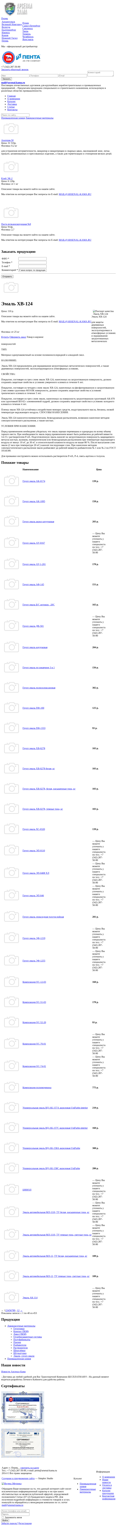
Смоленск (27, 28)
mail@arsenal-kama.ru (13, 82)
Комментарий (10, 270)
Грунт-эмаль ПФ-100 (33, 708)
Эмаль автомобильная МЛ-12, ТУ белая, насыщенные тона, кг (55, 1256)
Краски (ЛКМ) (21, 1331)
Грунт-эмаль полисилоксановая (39, 687)
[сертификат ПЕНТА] (22, 1457)
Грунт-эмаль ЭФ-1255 (34, 960)
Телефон (7, 262)
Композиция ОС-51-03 (34, 1002)
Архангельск (8, 21)
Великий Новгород (12, 24)
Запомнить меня (13, 1517)
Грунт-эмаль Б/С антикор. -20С (39, 604)
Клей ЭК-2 (6, 178)
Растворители (20, 1347)
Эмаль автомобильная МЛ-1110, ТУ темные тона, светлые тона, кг (57, 1234)
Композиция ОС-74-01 (34, 1066)
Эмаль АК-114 (30, 1297)
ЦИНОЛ (27, 1189)
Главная (11, 96)
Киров (5, 35)
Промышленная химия (19, 1358)
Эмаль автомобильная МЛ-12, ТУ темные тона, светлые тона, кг (56, 1276)
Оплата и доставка (107, 1486)
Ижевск (6, 32)
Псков (25, 23)
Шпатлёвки (19, 1350)
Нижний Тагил (10, 38)
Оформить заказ (17, 337)
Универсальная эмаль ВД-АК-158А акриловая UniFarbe (51, 1148)
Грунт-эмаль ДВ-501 (33, 626)
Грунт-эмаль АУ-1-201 (34, 564)
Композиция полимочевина (37, 1087)
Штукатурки (20, 1353)
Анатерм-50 (7, 140)
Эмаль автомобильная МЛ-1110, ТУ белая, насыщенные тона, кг (56, 1212)
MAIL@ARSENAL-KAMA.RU (75, 194)
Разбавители (19, 1345)
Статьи (11, 107)
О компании (13, 98)
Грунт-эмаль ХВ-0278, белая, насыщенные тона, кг (49, 788)
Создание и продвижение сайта (18, 1478)
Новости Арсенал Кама (13, 1371)
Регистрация (25, 1523)
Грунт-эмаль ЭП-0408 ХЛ (36, 873)
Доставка (12, 104)
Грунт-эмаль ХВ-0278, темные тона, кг (43, 809)
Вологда (6, 27)
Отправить (7, 276)
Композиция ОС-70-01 (34, 1043)
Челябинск (28, 36)
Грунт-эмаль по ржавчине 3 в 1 (39, 667)
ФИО (5, 258)
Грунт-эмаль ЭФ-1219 (34, 938)
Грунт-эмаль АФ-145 (33, 584)
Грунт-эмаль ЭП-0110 (34, 850)
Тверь (25, 31)
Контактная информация (108, 1497)
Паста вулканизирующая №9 (16, 224)
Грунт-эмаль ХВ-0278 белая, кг (39, 768)
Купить (5, 337)
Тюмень (26, 34)
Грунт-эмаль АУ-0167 (34, 543)
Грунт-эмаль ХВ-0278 (34, 748)
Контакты (12, 109)
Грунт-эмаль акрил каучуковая (38, 521)
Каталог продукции (108, 1492)
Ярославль (27, 39)
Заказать (6, 79)
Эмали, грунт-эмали (23, 1356)
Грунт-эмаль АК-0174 (34, 481)
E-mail (6, 266)
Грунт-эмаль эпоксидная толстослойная (43, 917)
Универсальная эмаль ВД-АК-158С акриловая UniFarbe (51, 1168)
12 (18, 1310)
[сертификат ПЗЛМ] (22, 1423)
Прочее (17, 1342)
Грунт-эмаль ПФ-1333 (34, 728)
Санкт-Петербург (31, 25)
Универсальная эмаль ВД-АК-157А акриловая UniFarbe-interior (55, 1107)
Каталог (11, 101)
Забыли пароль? (9, 1523)
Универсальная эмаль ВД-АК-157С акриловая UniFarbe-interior (55, 1128)
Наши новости (106, 1481)
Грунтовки (19, 1328)
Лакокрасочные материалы (21, 1326)
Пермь (4, 18)
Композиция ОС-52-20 (34, 1022)
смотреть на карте (29, 1467)
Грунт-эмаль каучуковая (35, 647)
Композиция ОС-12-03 (34, 982)
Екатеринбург (9, 30)
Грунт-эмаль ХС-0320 (34, 829)
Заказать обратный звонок (14, 69)
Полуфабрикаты (21, 1339)
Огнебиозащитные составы (27, 1337)
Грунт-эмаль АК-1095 (34, 501)
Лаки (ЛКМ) (19, 1334)
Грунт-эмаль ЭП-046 (33, 895)
